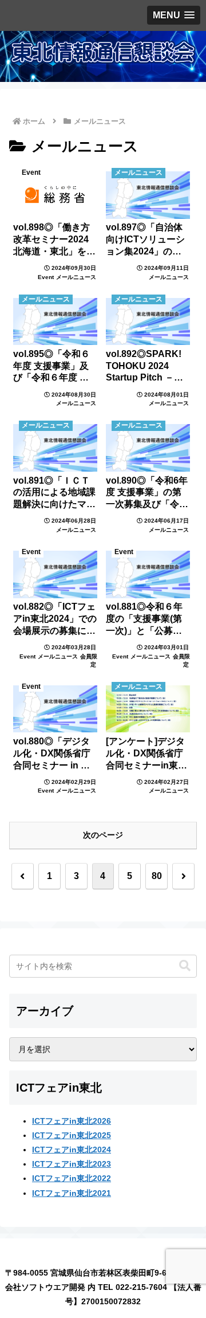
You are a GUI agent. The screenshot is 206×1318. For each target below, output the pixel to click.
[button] (185, 965)
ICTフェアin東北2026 (71, 1120)
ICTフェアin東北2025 (71, 1135)
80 (157, 876)
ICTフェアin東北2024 (71, 1149)
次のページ (103, 835)
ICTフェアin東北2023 (71, 1163)
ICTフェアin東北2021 (71, 1193)
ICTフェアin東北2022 (71, 1178)
